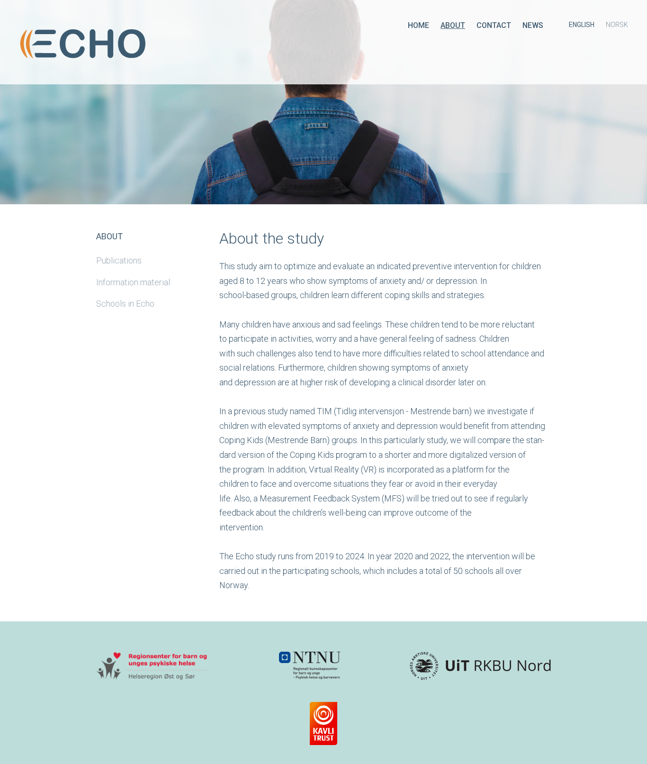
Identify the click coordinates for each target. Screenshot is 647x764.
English (581, 24)
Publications (119, 260)
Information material (133, 282)
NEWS (532, 25)
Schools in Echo (125, 304)
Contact (493, 25)
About (452, 25)
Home (418, 25)
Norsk (617, 24)
